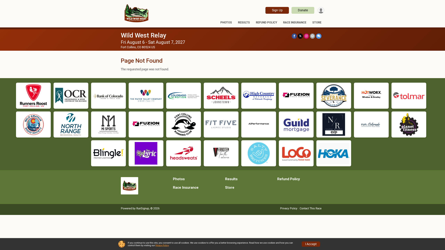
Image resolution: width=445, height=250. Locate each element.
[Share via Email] (312, 36)
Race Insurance (294, 22)
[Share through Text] (318, 36)
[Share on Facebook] (294, 36)
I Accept (311, 244)
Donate (303, 10)
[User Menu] (321, 10)
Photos (226, 22)
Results (244, 22)
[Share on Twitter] (300, 36)
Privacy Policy (288, 208)
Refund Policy (266, 22)
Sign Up (277, 10)
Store (316, 22)
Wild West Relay (143, 35)
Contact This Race (311, 208)
